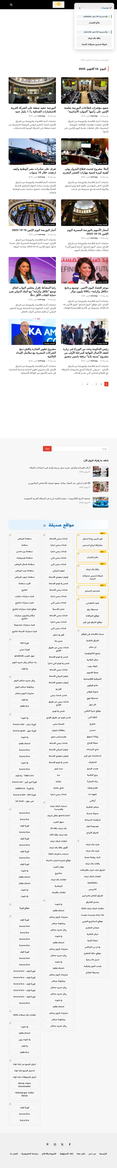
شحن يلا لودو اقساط (58, 583)
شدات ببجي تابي (58, 558)
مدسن (92, 730)
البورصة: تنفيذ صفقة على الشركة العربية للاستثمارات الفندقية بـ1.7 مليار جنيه (33, 109)
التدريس (92, 889)
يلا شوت (58, 904)
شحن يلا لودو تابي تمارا (58, 663)
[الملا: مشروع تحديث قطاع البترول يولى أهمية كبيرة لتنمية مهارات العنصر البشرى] (84, 151)
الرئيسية (105, 60)
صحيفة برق (92, 609)
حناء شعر (58, 768)
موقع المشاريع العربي (92, 921)
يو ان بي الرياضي (92, 947)
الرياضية (58, 886)
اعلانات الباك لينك (92, 876)
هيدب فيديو (92, 768)
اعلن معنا (81, 1153)
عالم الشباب (92, 557)
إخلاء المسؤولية (66, 1153)
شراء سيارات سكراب (24, 596)
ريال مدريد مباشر (59, 930)
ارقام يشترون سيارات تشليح (24, 617)
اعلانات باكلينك (58, 892)
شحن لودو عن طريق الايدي (58, 717)
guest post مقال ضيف (58, 815)
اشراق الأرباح (92, 832)
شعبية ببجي (58, 724)
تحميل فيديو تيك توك (24, 1070)
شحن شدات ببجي (58, 695)
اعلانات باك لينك (58, 879)
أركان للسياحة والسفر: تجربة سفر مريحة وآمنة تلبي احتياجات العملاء (59, 467)
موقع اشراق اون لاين (92, 622)
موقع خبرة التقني (92, 711)
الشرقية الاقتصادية (92, 679)
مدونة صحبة (92, 813)
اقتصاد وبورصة (102, 102)
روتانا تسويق (92, 736)
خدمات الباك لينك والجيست (58, 807)
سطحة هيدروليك (24, 558)
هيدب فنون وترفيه (92, 966)
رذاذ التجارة (92, 781)
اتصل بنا (14, 1153)
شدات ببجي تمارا (58, 545)
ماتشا (58, 781)
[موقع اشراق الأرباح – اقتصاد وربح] (58, 4)
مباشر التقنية (92, 807)
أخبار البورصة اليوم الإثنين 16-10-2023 (34, 230)
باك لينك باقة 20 (58, 828)
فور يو (58, 689)
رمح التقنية (92, 775)
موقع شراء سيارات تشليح (24, 609)
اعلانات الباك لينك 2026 (92, 908)
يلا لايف (24, 668)
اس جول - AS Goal (24, 801)
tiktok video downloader (24, 1085)
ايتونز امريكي (58, 570)
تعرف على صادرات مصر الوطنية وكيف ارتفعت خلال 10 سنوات (34, 170)
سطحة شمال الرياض (24, 564)
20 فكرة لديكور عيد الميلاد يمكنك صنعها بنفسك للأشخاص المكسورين (59, 483)
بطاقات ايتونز (58, 730)
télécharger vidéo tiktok (24, 1094)
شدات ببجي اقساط (58, 538)
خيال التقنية (92, 659)
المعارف (92, 762)
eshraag (94, 116)
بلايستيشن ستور (58, 736)
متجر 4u (58, 641)
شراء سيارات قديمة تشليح (24, 631)
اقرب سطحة (25, 583)
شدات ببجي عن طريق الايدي (59, 649)
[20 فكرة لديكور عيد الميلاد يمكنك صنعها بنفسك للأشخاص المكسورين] (100, 486)
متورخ (92, 723)
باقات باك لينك (92, 863)
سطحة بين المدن (24, 551)
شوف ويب (92, 666)
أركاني (92, 800)
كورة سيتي (24, 649)
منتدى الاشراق (92, 902)
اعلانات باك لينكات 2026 (24, 1015)
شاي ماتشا (58, 788)
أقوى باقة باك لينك (58, 847)
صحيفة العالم (92, 972)
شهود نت (92, 794)
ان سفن (92, 647)
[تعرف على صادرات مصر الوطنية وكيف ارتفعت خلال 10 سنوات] (32, 151)
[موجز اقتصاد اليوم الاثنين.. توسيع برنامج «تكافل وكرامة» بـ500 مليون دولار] (84, 270)
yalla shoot (58, 910)
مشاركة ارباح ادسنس (92, 545)
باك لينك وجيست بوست (92, 915)
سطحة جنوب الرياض (25, 577)
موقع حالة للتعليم (92, 953)
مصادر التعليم (92, 927)
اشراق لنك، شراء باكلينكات (92, 870)
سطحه (24, 545)
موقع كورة (24, 908)
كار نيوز (92, 704)
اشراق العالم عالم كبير (92, 895)
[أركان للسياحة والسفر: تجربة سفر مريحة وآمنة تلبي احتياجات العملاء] (100, 471)
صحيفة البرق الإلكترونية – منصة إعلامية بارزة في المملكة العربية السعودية (57, 498)
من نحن (92, 1153)
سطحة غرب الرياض (24, 570)
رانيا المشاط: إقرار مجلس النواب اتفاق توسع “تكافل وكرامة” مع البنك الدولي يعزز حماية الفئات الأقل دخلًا (32, 291)
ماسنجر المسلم (92, 591)
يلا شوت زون (24, 1039)
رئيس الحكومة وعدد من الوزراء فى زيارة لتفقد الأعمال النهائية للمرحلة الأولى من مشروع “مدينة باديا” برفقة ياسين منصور (85, 352)
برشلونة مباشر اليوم (24, 687)
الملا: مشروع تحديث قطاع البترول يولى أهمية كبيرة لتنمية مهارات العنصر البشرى (85, 170)
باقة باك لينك (92, 569)
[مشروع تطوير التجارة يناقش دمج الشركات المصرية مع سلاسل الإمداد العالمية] (32, 331)
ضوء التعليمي (92, 603)
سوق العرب (58, 822)
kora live (24, 819)
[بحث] (11, 4)
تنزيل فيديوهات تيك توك (24, 1077)
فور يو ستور (58, 634)
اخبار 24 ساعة (92, 959)
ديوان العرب (58, 866)
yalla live (24, 706)
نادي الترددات (92, 749)
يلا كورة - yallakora (24, 788)
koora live (24, 750)
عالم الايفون (92, 685)
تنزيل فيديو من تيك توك (24, 1064)
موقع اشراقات (92, 615)
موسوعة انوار (92, 826)
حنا (58, 775)
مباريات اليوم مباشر (58, 917)
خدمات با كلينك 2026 (58, 854)
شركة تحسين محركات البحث (92, 577)
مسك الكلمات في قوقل (92, 634)
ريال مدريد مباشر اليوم (24, 680)
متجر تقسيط (58, 609)
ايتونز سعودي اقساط (58, 577)
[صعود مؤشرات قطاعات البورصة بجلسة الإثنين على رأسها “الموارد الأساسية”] (84, 90)
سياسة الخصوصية (29, 1153)
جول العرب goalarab (24, 656)
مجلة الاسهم (92, 672)
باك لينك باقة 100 (58, 834)
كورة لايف (24, 825)
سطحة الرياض (25, 538)
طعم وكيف (92, 787)
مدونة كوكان (92, 691)
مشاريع (58, 873)
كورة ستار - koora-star (24, 724)
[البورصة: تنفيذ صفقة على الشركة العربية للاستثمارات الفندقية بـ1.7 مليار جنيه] (32, 90)
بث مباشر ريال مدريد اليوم (24, 662)
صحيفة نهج (92, 698)
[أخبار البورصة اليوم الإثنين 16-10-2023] (32, 212)
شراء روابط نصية (92, 857)
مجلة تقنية (92, 940)
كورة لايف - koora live (24, 971)
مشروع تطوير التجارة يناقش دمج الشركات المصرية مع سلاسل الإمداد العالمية (36, 352)
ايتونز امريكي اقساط (58, 676)
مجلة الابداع (92, 743)
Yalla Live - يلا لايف (24, 775)
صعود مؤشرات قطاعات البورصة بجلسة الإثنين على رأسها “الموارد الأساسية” (86, 109)
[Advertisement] (58, 34)
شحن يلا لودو (59, 711)
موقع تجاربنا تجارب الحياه (58, 860)
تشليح (24, 590)
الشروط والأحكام (49, 1153)
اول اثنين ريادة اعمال (92, 538)
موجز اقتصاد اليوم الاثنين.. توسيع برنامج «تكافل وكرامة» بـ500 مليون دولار (86, 289)
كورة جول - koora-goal (24, 730)
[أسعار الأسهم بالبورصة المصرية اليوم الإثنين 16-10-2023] (84, 212)
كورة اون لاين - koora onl (24, 782)
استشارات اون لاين (92, 755)
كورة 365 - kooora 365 (24, 794)
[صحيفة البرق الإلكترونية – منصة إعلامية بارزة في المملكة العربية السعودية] (100, 502)
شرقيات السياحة (92, 820)
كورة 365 (24, 643)
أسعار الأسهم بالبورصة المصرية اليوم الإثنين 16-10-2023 (87, 231)
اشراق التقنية (92, 640)
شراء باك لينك (92, 844)
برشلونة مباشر (58, 923)
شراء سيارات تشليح (24, 602)
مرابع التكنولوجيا (92, 653)
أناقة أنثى (92, 717)
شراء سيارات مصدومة (24, 625)
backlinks (92, 883)
